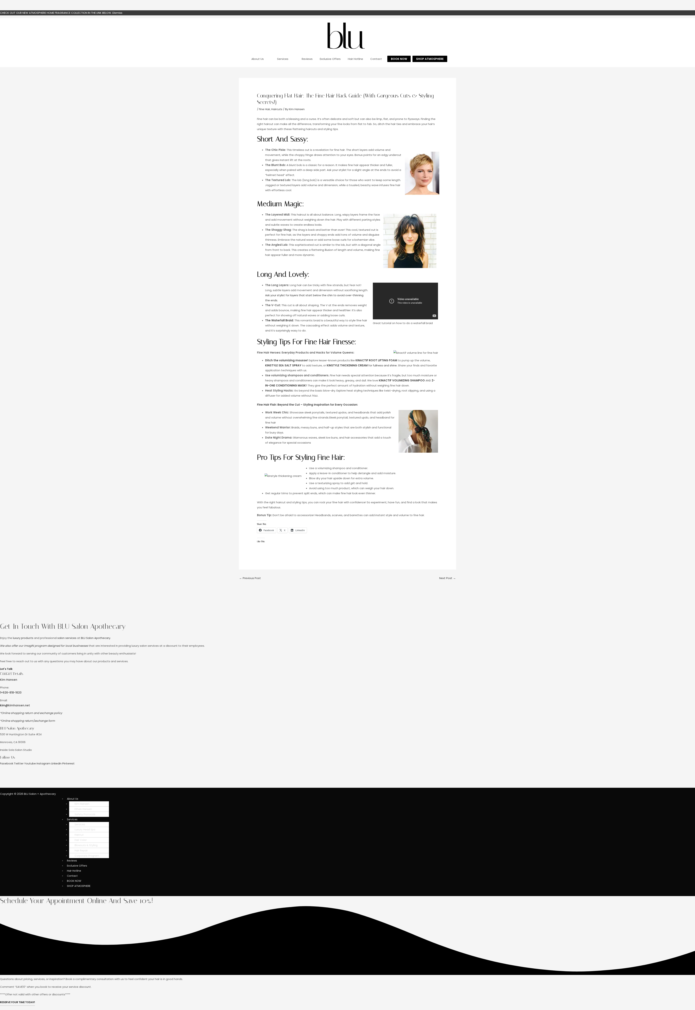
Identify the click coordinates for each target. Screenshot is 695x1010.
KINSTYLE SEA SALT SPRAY (283, 365)
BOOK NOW (74, 881)
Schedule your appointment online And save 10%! (76, 900)
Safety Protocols (85, 814)
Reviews (72, 860)
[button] (138, 798)
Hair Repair (81, 850)
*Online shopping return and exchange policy (31, 713)
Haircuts (276, 109)
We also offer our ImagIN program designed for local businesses (44, 646)
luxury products (23, 638)
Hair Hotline (74, 871)
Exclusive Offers (77, 865)
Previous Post (250, 578)
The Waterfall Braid (279, 320)
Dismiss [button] (117, 13)
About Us (72, 799)
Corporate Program (87, 855)
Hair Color (81, 840)
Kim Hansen (82, 804)
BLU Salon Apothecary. (96, 638)
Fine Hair (264, 109)
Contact (72, 876)
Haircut (79, 835)
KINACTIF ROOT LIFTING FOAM (376, 360)
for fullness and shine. (362, 365)
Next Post (447, 578)
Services (72, 819)
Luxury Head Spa (85, 829)
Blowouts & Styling (86, 845)
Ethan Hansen (83, 809)
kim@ (4, 705)
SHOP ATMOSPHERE (78, 886)
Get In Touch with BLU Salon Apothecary (62, 626)
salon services (66, 638)
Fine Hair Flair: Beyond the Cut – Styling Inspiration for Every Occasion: (307, 405)
